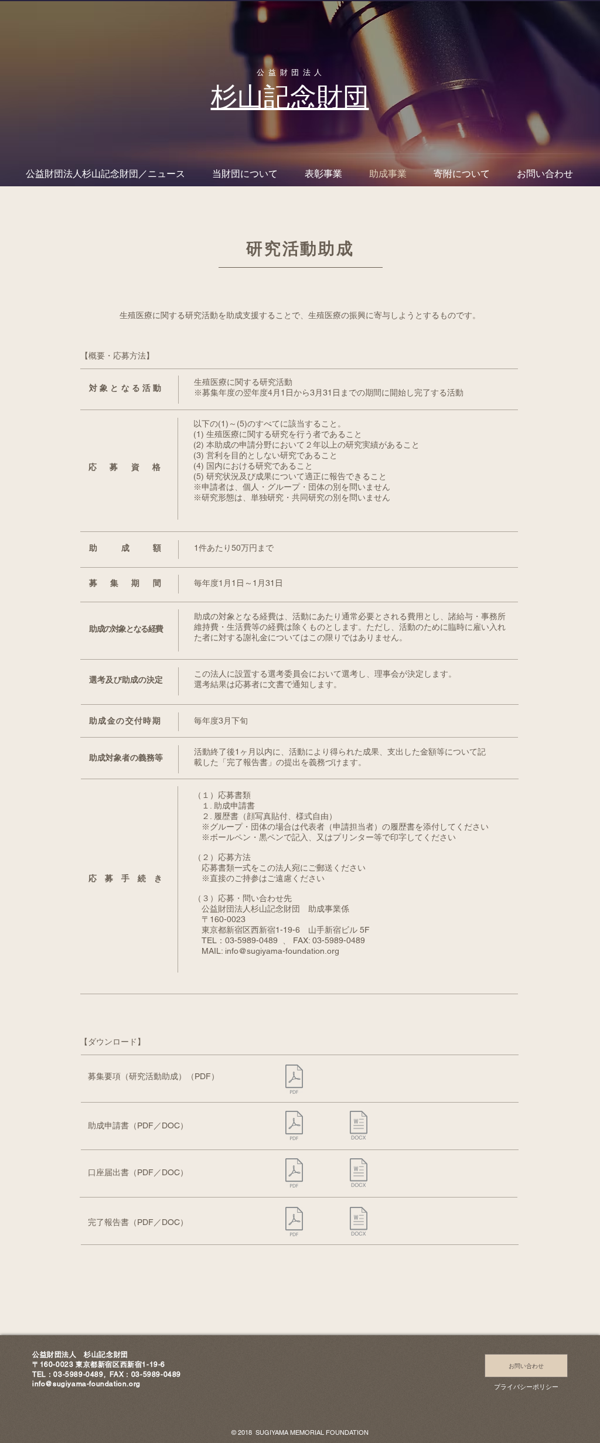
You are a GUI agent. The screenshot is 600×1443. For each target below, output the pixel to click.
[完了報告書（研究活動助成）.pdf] (294, 1223)
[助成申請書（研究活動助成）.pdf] (294, 1126)
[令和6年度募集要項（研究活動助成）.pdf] (294, 1080)
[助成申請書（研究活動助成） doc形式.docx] (358, 1127)
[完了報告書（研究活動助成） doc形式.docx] (358, 1223)
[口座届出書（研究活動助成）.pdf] (294, 1174)
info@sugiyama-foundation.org (282, 951)
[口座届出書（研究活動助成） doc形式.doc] (358, 1174)
